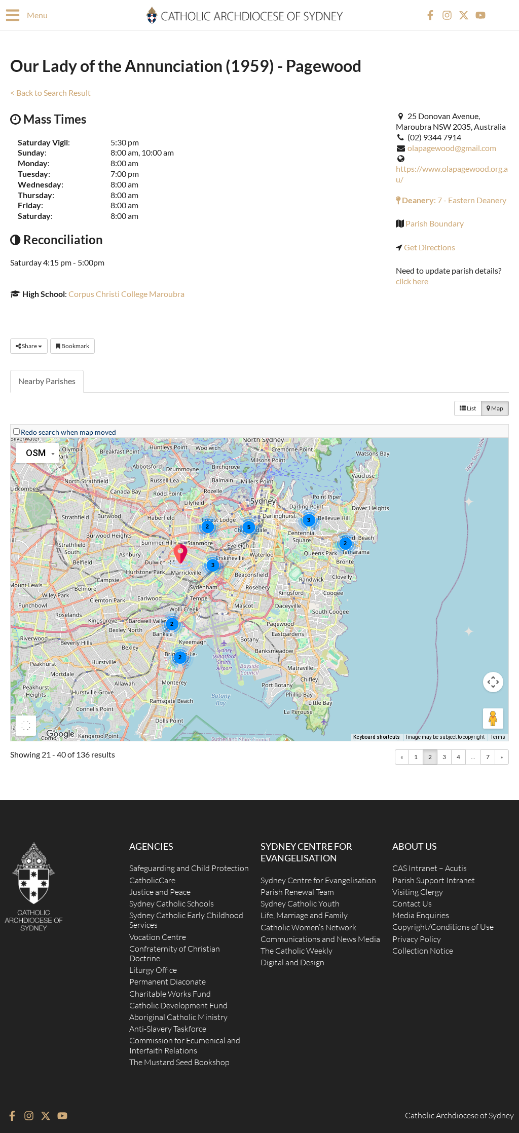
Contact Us (412, 903)
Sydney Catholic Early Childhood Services (186, 920)
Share (29, 346)
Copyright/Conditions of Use (443, 927)
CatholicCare (152, 880)
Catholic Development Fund (178, 1005)
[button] (180, 557)
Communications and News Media (320, 939)
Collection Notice (422, 951)
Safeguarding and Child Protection (189, 868)
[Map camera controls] (493, 682)
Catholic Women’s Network (308, 927)
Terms (498, 737)
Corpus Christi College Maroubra (126, 293)
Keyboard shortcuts (376, 737)
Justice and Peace (160, 892)
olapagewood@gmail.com (451, 148)
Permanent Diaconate (167, 981)
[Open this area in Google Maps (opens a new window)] (60, 734)
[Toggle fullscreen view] (26, 725)
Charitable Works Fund (170, 994)
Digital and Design (292, 962)
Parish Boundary (434, 223)
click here (412, 281)
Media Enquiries (420, 915)
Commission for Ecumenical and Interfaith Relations (184, 1045)
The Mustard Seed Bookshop (179, 1062)
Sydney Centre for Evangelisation (318, 880)
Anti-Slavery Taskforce (167, 1029)
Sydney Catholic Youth (300, 903)
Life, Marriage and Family (304, 915)
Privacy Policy (416, 939)
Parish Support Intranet (433, 880)
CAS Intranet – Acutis (429, 868)
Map (496, 408)
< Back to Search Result (50, 92)
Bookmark (74, 346)
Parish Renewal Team (297, 892)
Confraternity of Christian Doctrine (174, 953)
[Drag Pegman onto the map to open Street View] (493, 718)
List (471, 408)
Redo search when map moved (68, 432)
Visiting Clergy (417, 892)
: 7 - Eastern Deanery (453, 200)
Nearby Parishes (47, 381)
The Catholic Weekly (296, 951)
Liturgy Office (153, 970)
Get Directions (429, 247)
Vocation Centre (157, 937)
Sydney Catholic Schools (171, 903)
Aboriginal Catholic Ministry (178, 1017)
